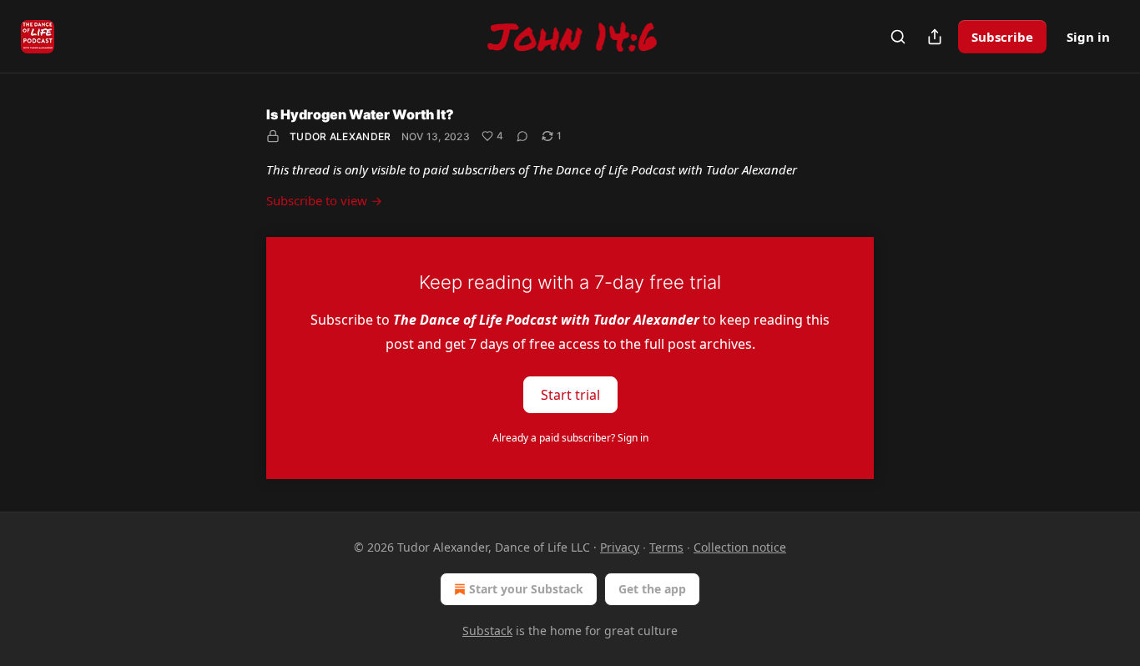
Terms (666, 547)
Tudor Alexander (340, 136)
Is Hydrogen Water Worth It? (360, 114)
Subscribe (1002, 36)
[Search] (898, 36)
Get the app (652, 589)
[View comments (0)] (522, 136)
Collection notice (740, 547)
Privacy (619, 547)
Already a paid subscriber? (570, 438)
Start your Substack (526, 589)
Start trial (570, 394)
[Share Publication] (934, 36)
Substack (487, 630)
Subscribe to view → (324, 200)
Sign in (1088, 36)
